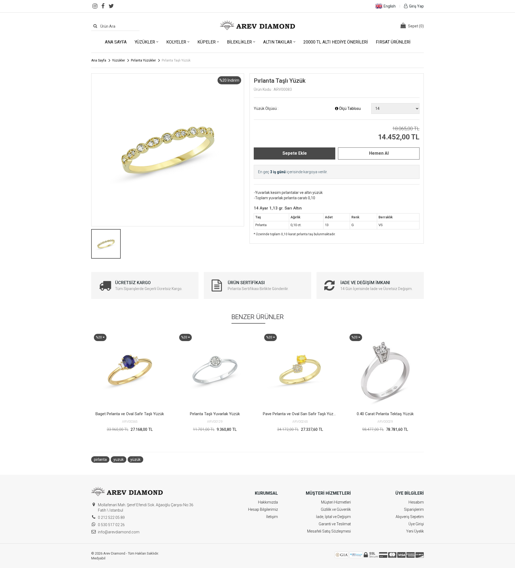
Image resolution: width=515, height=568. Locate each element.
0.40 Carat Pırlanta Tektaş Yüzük (385, 413)
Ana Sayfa (116, 42)
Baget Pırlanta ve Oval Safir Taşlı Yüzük (129, 413)
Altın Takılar (277, 42)
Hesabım (416, 502)
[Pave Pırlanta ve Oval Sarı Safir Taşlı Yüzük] (300, 370)
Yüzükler (145, 42)
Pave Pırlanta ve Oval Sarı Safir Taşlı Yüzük (300, 413)
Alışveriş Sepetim (410, 517)
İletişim (272, 517)
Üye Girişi (416, 524)
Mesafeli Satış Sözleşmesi (329, 531)
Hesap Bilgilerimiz (263, 509)
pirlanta (100, 459)
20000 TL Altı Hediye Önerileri (335, 42)
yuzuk (118, 459)
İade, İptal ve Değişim (333, 517)
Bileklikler (239, 42)
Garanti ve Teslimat (335, 524)
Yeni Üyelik (415, 531)
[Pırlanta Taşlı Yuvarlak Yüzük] (215, 370)
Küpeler (206, 42)
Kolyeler (176, 42)
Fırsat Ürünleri (393, 42)
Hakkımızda (268, 502)
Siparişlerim (414, 509)
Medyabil (98, 558)
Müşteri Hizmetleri (336, 502)
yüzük (135, 459)
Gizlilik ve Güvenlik (336, 509)
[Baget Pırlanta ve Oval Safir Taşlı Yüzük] (130, 370)
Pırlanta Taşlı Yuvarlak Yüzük (215, 413)
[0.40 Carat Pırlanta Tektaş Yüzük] (385, 370)
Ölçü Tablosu (349, 108)
